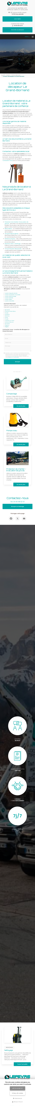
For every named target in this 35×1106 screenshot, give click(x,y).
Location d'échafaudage (10, 296)
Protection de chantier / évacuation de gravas (16, 223)
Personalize (18, 1098)
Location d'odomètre (9, 301)
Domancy (7, 316)
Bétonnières (8, 228)
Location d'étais (8, 299)
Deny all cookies (18, 1093)
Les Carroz (7, 323)
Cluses (6, 313)
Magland (7, 325)
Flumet (6, 319)
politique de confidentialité (13, 357)
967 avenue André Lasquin (18, 13)
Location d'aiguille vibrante (11, 293)
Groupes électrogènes (11, 234)
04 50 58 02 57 (18, 25)
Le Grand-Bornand (16, 75)
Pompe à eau (11, 430)
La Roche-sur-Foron (9, 320)
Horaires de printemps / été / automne (17, 1051)
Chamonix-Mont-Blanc (10, 311)
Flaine (6, 317)
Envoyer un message (17, 30)
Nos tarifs (17, 19)
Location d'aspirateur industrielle (12, 294)
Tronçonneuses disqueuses (13, 249)
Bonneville (7, 310)
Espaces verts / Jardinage (13, 244)
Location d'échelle (9, 297)
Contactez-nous (8, 160)
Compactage (11, 394)
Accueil (3, 75)
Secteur (8, 75)
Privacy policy (18, 1102)
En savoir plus (21, 406)
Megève (6, 326)
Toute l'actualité (23, 1064)
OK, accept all (18, 1088)
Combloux (7, 314)
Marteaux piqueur (10, 239)
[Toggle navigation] (30, 37)
